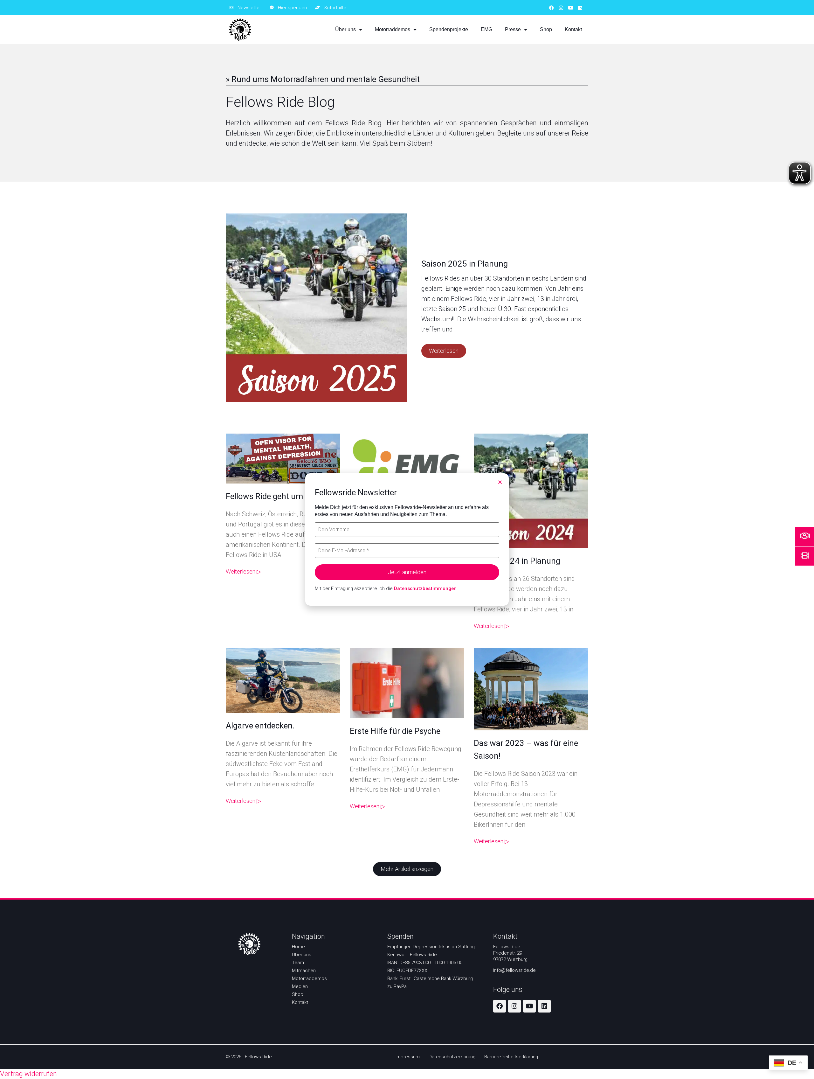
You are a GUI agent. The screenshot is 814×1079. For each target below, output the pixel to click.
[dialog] (407, 539)
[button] (500, 482)
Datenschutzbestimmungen (425, 588)
